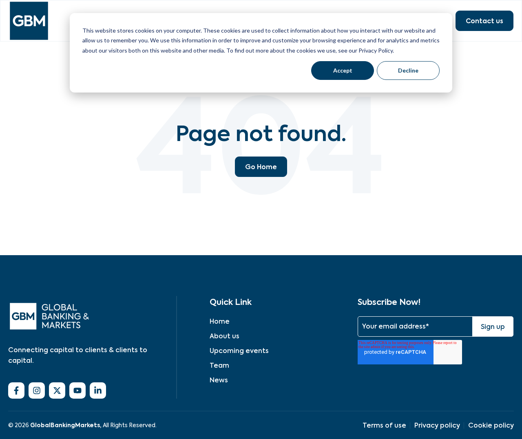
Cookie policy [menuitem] (491, 425)
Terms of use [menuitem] (384, 425)
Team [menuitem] (219, 365)
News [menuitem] (219, 380)
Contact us (484, 20)
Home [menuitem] (220, 321)
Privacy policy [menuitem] (437, 425)
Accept (342, 70)
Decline (408, 70)
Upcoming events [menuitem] (239, 350)
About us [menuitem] (224, 336)
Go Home (261, 166)
